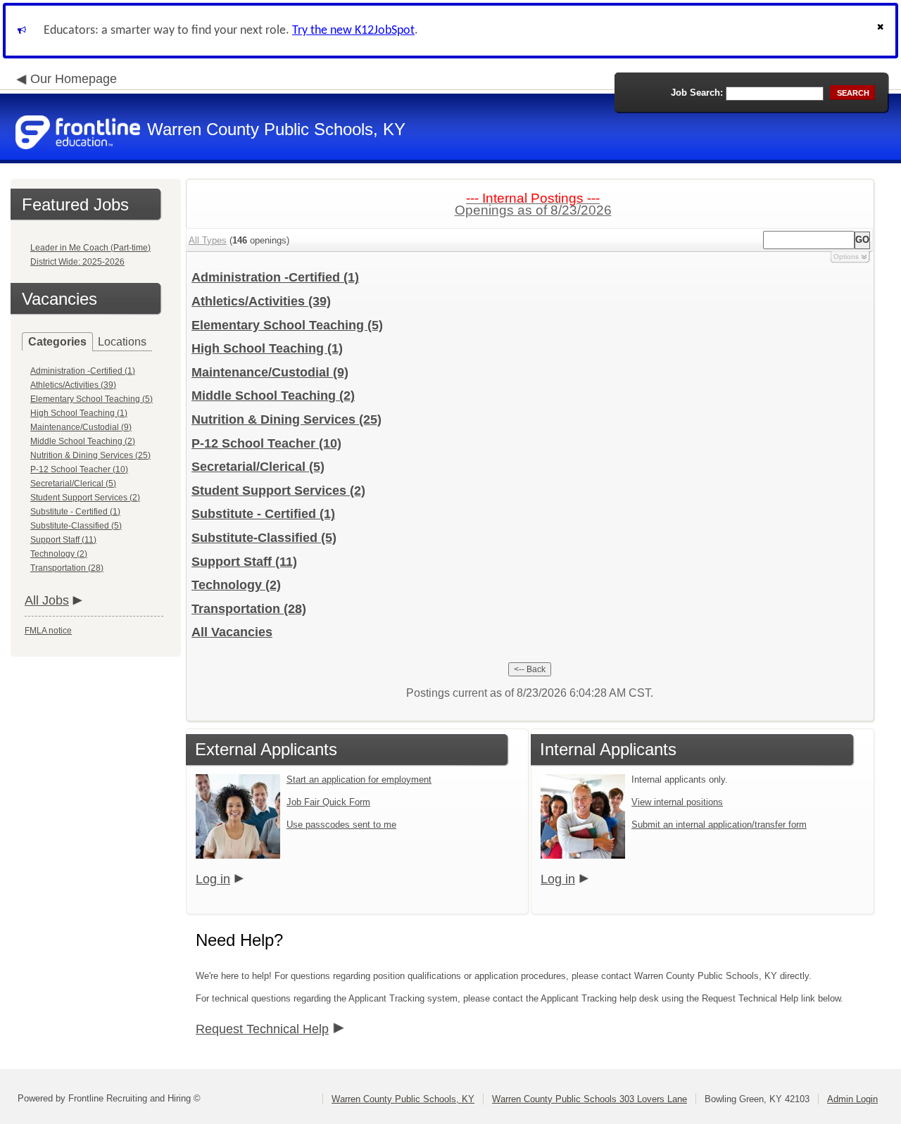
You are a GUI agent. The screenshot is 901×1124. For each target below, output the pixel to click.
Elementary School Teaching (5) (91, 399)
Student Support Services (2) (85, 498)
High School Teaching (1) (78, 413)
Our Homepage (73, 79)
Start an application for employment (358, 779)
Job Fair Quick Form (328, 802)
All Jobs (47, 600)
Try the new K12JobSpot (353, 30)
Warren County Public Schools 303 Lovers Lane (589, 1099)
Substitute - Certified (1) (75, 512)
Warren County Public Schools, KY (403, 1099)
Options (846, 256)
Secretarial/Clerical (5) (73, 483)
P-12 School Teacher (266, 443)
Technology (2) (58, 554)
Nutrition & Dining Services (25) (90, 455)
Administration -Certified (275, 277)
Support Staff (244, 562)
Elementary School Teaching (287, 325)
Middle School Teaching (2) (82, 441)
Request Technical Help (262, 1029)
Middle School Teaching (273, 396)
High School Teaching (267, 348)
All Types (208, 240)
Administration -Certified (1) (82, 371)
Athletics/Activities (261, 301)
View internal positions (677, 802)
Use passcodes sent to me (341, 824)
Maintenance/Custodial (269, 372)
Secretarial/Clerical (258, 467)
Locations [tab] (122, 342)
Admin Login (852, 1099)
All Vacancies (231, 632)
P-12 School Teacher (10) (79, 469)
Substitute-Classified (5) (76, 526)
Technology (236, 585)
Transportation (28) (66, 568)
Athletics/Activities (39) (73, 385)
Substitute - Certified (263, 514)
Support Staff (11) (63, 540)
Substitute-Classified (263, 538)
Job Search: (697, 92)
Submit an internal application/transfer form (719, 824)
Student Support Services (278, 491)
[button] (882, 31)
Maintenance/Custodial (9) (81, 427)
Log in (213, 879)
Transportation (248, 609)
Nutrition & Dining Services (286, 419)
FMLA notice (48, 631)
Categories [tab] (57, 342)
